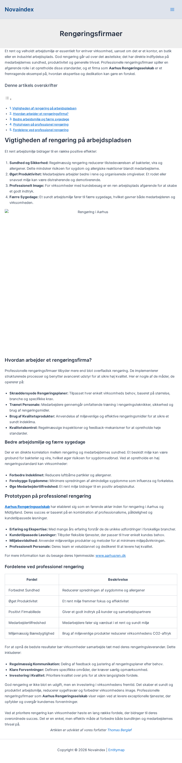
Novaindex (19, 9)
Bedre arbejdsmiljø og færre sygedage (41, 119)
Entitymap (116, 750)
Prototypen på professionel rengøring (40, 124)
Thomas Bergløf (119, 730)
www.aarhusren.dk (111, 555)
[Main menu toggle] (172, 9)
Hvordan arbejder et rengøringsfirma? (40, 114)
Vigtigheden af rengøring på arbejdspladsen (44, 108)
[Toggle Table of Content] (8, 99)
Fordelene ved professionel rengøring (40, 130)
